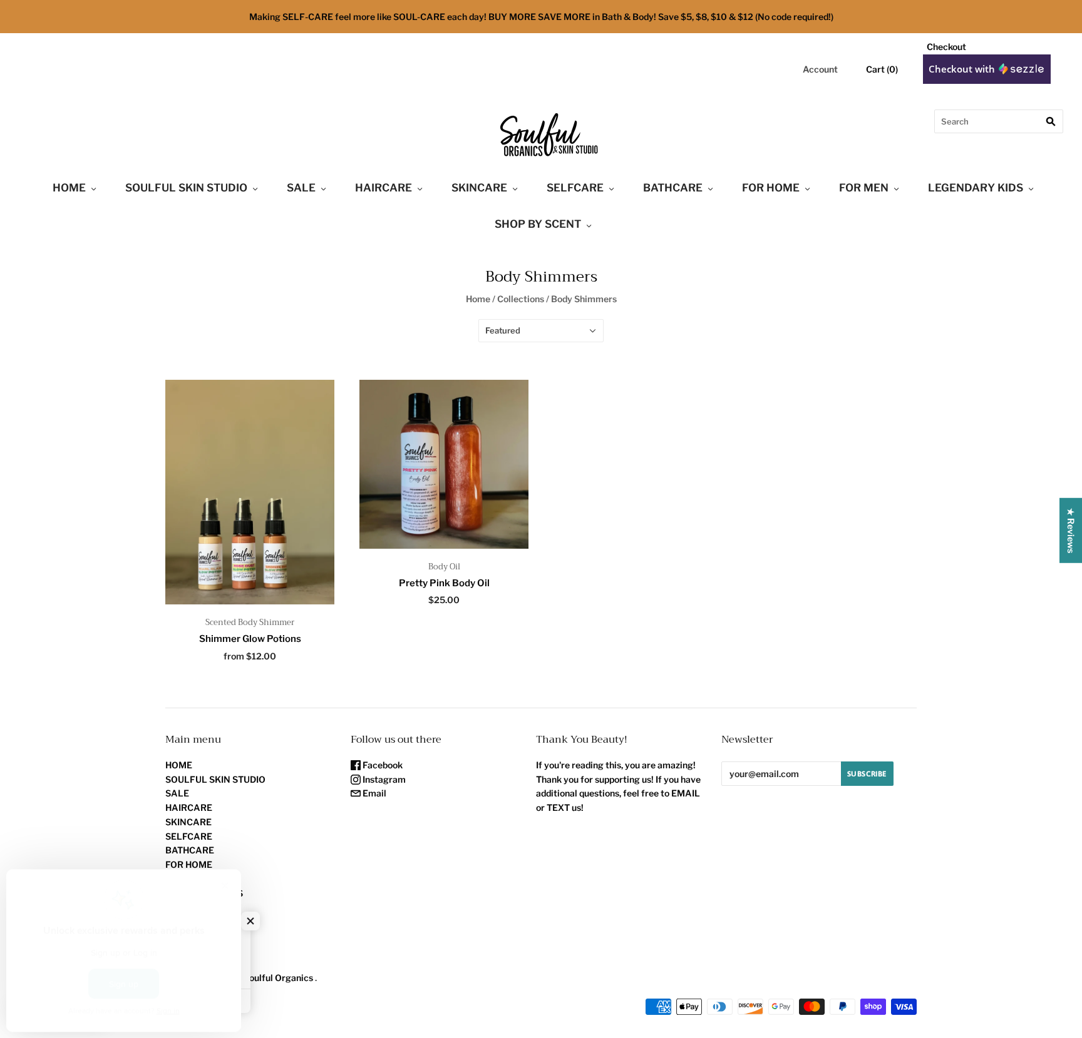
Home (478, 298)
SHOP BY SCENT (538, 224)
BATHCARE (673, 187)
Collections (520, 298)
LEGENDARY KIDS (975, 187)
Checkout (946, 46)
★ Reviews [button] (1071, 529)
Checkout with (963, 69)
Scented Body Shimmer (249, 622)
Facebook (382, 765)
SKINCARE (479, 187)
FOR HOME (771, 187)
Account (820, 69)
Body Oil (444, 566)
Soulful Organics (278, 977)
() (882, 69)
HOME (69, 187)
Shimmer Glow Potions (250, 638)
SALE (301, 187)
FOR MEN (864, 187)
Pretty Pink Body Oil (444, 583)
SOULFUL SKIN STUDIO (186, 187)
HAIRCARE (383, 187)
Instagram (383, 779)
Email (373, 793)
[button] (250, 921)
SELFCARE (575, 187)
